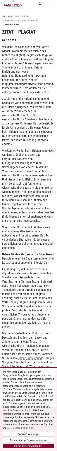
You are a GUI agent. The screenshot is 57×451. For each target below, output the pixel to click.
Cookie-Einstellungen (28, 434)
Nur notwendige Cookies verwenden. (28, 440)
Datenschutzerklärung (22, 427)
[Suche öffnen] (40, 3)
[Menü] (50, 4)
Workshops (38, 333)
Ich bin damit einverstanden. (28, 445)
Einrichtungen (21, 16)
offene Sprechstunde (30, 358)
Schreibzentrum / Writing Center (20, 20)
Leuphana (7, 16)
